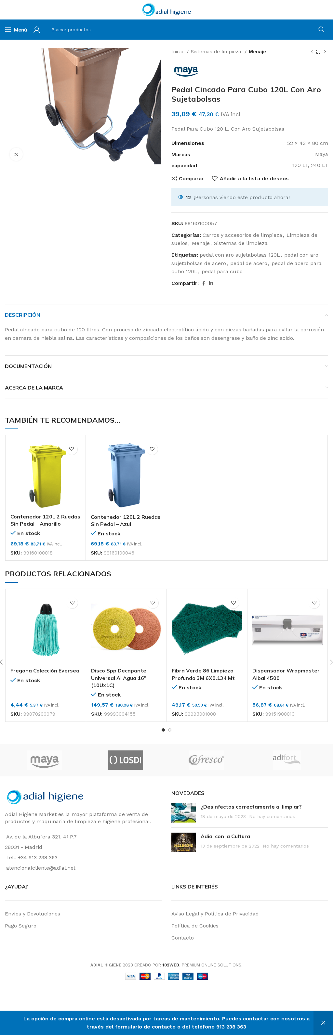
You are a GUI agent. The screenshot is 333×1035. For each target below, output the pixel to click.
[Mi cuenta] (36, 29)
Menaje (257, 52)
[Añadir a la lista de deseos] (71, 449)
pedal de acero (248, 263)
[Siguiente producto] (325, 51)
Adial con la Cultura (225, 836)
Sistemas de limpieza (217, 52)
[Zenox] (149, 760)
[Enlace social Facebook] (203, 283)
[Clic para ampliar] (16, 154)
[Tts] (230, 760)
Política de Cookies (195, 926)
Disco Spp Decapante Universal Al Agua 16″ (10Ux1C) (118, 677)
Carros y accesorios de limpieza (242, 235)
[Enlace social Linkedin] (211, 283)
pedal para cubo (222, 271)
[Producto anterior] (312, 51)
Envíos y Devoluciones (32, 914)
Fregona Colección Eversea (44, 670)
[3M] (68, 760)
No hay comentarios (272, 816)
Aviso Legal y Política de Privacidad (215, 914)
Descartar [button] (323, 1023)
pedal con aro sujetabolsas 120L (240, 255)
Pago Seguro (20, 926)
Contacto (182, 938)
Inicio (178, 52)
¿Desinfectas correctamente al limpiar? (251, 806)
